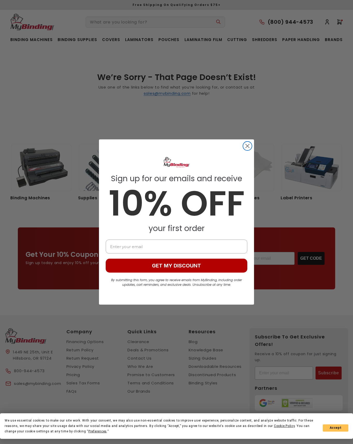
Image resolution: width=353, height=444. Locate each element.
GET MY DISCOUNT (176, 266)
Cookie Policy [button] (284, 426)
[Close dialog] (247, 145)
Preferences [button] (97, 431)
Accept (336, 428)
